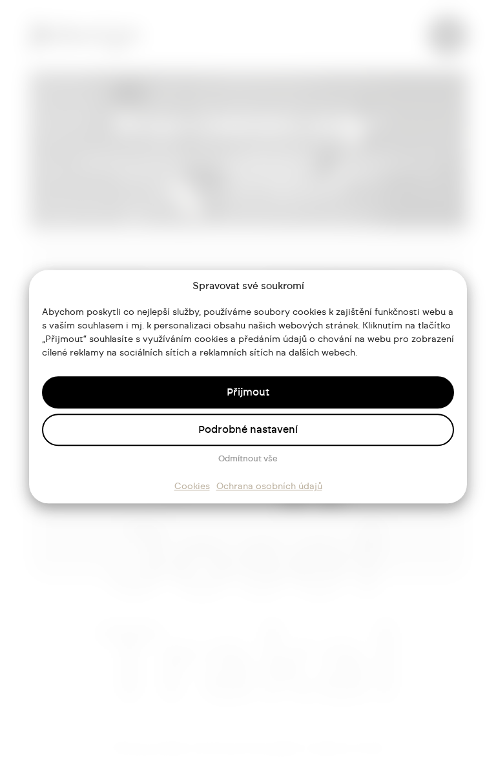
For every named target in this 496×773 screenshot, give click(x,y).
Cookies (192, 486)
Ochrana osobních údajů (269, 486)
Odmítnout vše (248, 459)
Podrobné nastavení (248, 430)
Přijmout (248, 392)
